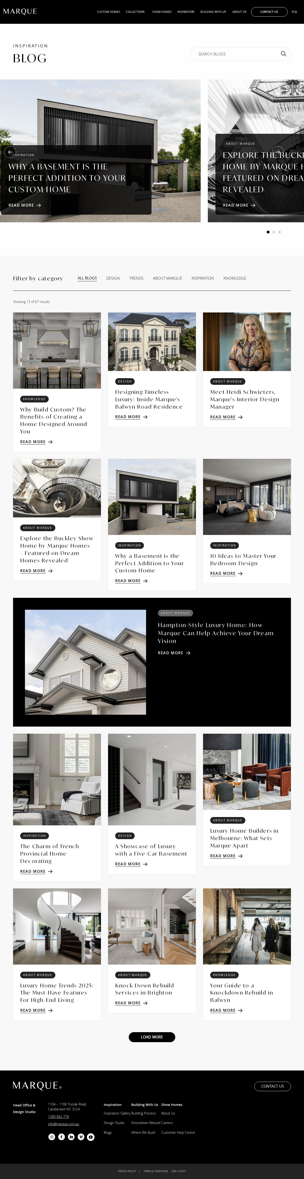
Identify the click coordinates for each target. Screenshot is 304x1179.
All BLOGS (87, 278)
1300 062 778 (58, 1116)
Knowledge (234, 278)
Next (278, 152)
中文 (294, 12)
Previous (10, 152)
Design (113, 278)
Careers (167, 1122)
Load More (152, 1037)
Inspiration (185, 12)
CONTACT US (269, 12)
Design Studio (114, 1122)
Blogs (108, 1132)
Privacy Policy (127, 1171)
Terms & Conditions (155, 1171)
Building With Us (213, 12)
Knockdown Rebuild (145, 1122)
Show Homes (162, 12)
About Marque (167, 278)
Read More (21, 205)
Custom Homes (108, 12)
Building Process (143, 1113)
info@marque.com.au (63, 1124)
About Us (239, 12)
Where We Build (143, 1132)
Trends (136, 278)
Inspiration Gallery (117, 1113)
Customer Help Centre (178, 1132)
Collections (135, 12)
